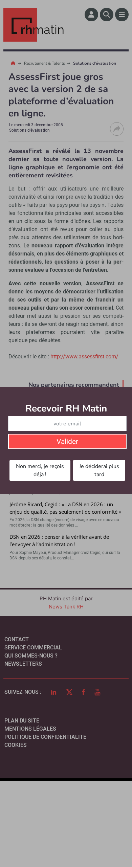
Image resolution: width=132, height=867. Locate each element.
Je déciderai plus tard (99, 470)
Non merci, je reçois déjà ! (40, 470)
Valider (67, 442)
